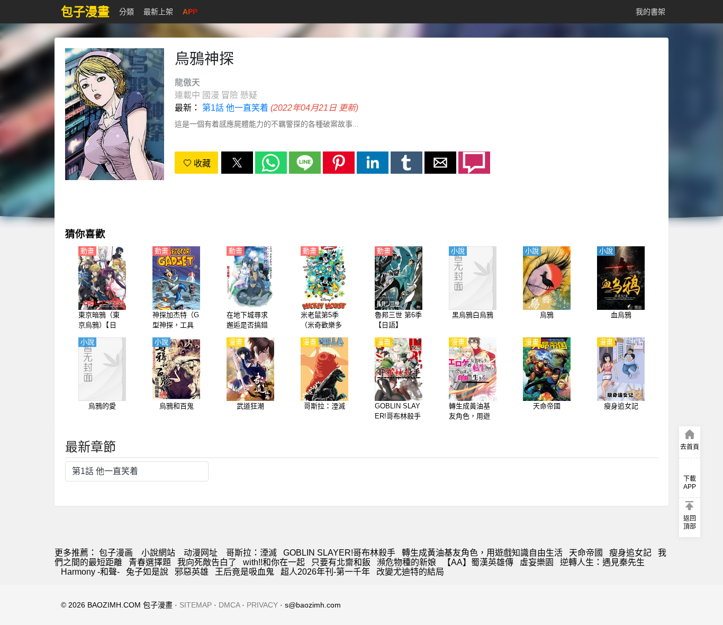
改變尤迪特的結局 (410, 571)
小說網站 (158, 552)
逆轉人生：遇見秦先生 (602, 562)
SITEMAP (195, 605)
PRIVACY (262, 605)
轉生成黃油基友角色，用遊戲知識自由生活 (482, 552)
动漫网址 (201, 552)
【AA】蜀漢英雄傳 (477, 562)
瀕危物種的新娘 (406, 562)
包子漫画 (116, 552)
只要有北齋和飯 (340, 562)
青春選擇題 (150, 562)
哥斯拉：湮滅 (251, 552)
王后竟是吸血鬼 (244, 571)
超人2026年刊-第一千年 (325, 571)
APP (190, 11)
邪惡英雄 (192, 571)
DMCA (229, 605)
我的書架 (650, 11)
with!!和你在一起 (274, 562)
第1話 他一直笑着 (235, 107)
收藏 (201, 163)
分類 (126, 11)
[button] (237, 162)
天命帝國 (586, 552)
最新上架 (158, 11)
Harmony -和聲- (90, 571)
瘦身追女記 (630, 552)
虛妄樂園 (537, 562)
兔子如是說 (147, 571)
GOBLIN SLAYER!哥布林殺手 (339, 552)
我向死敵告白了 (207, 562)
